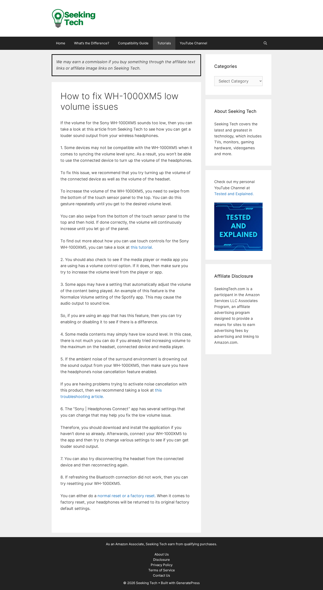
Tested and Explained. (234, 194)
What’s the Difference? (91, 43)
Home (60, 43)
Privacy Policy (161, 565)
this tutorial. (142, 247)
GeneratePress (188, 583)
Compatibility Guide (133, 43)
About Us (161, 554)
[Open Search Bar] (265, 43)
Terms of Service (161, 570)
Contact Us (161, 575)
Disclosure (161, 560)
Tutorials (164, 43)
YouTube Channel (193, 43)
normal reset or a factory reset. (127, 495)
